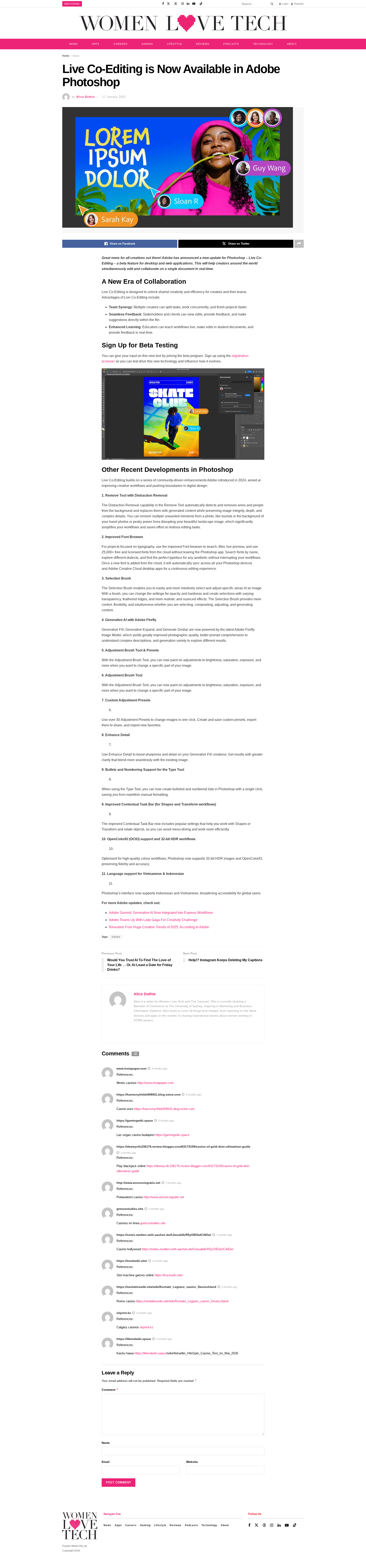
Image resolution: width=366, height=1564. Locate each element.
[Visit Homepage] (183, 23)
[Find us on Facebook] (163, 4)
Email (106, 1461)
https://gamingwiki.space (134, 1120)
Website (192, 1461)
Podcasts (231, 44)
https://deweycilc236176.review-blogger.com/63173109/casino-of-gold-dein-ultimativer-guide (183, 1146)
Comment (110, 1390)
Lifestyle (174, 44)
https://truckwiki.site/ (131, 1260)
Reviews (202, 44)
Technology (263, 44)
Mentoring (72, 4)
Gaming (147, 44)
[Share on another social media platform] (299, 244)
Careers (121, 44)
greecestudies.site (129, 1208)
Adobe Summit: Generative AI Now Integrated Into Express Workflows (161, 912)
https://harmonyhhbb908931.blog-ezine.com (148, 1094)
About (292, 44)
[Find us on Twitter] (168, 4)
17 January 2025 (114, 96)
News (73, 44)
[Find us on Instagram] (182, 4)
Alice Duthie (85, 96)
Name (106, 1442)
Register (298, 3)
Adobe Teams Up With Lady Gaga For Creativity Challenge (153, 920)
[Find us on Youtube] (193, 4)
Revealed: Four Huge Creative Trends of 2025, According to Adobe (159, 927)
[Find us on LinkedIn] (188, 4)
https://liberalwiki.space (133, 1339)
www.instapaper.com (131, 1068)
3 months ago (159, 1068)
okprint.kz (123, 1313)
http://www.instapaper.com (155, 1083)
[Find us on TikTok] (201, 4)
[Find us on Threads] (175, 4)
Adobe (116, 936)
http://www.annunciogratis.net (138, 1182)
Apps (95, 44)
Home (65, 55)
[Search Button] (271, 4)
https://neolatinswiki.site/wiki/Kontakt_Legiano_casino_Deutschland (166, 1287)
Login (284, 3)
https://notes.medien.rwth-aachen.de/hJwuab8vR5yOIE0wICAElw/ (163, 1234)
